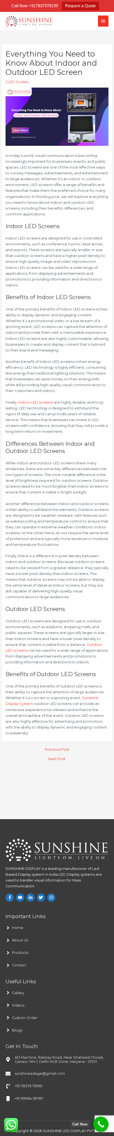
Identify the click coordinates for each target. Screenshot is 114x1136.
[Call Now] (100, 1124)
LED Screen (18, 82)
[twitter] (41, 897)
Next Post (57, 759)
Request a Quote (80, 5)
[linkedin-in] (31, 897)
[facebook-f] (10, 897)
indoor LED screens (35, 402)
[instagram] (52, 897)
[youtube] (21, 897)
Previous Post (57, 750)
